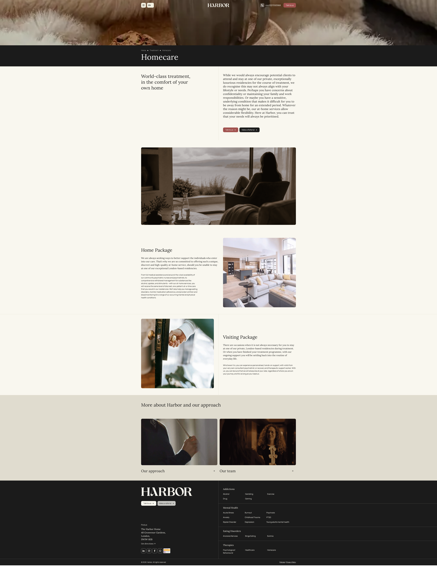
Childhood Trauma (252, 517)
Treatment (154, 50)
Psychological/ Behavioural (229, 551)
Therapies (228, 545)
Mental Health (230, 507)
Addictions (229, 489)
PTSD (268, 517)
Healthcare (249, 550)
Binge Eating (250, 536)
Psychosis (270, 512)
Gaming (248, 498)
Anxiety (226, 517)
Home (143, 50)
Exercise (270, 494)
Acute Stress (228, 512)
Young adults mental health (277, 522)
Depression (249, 522)
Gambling (249, 494)
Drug (225, 498)
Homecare (271, 550)
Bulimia (270, 536)
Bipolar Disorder (229, 522)
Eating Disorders (232, 531)
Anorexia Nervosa (230, 536)
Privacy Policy (291, 562)
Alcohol (226, 494)
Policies (282, 562)
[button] (150, 5)
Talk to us (290, 5)
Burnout (248, 512)
